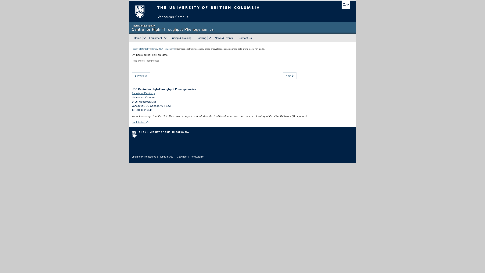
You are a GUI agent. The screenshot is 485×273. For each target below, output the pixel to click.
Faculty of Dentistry (141, 49)
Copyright (182, 156)
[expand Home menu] (144, 38)
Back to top (139, 122)
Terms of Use (166, 156)
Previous (141, 75)
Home (137, 37)
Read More (138, 60)
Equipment (155, 37)
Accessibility (197, 156)
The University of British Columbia (140, 11)
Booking (201, 37)
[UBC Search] (346, 5)
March (168, 49)
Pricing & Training (181, 37)
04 (173, 49)
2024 (161, 49)
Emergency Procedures (144, 156)
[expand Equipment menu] (165, 38)
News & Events (224, 37)
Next (289, 75)
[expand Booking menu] (209, 38)
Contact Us (245, 37)
